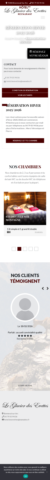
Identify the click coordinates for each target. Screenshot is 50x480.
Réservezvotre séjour (38, 53)
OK (25, 476)
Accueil (8, 38)
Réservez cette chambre (25, 140)
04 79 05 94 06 (38, 3)
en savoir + (39, 232)
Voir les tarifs (25, 95)
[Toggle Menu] (43, 17)
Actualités (19, 38)
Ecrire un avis (25, 385)
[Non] (47, 472)
